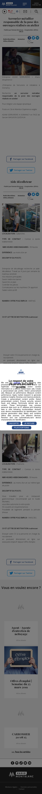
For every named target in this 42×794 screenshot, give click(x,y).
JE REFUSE (29, 423)
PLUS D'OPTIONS (21, 427)
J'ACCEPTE (14, 423)
